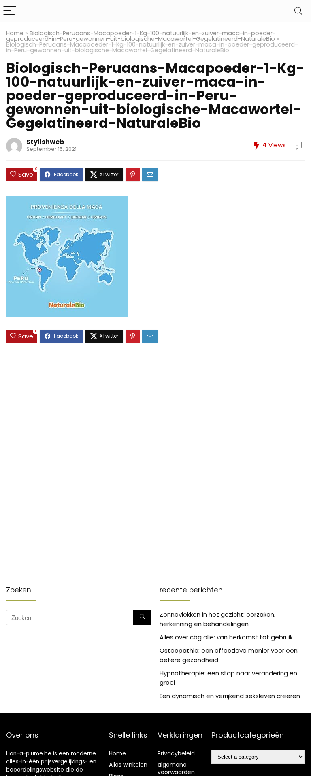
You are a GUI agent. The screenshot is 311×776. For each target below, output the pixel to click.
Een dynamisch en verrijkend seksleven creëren (230, 695)
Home (14, 33)
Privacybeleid (176, 753)
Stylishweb (45, 141)
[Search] (298, 11)
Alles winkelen (128, 765)
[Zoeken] (142, 617)
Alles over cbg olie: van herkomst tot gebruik (226, 637)
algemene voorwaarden (176, 768)
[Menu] (9, 11)
